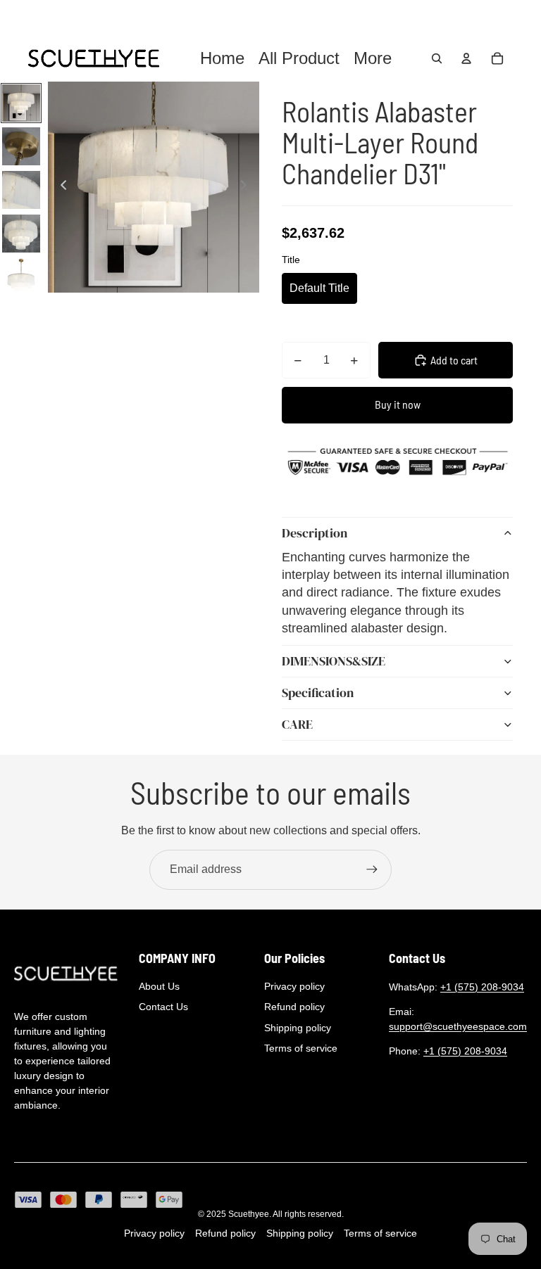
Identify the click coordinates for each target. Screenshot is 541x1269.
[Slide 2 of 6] (21, 146)
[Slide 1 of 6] (21, 103)
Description (314, 533)
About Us (159, 986)
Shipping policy (297, 1027)
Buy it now (398, 404)
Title (291, 259)
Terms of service (300, 1048)
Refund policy (294, 1006)
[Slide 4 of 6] (21, 234)
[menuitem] (373, 58)
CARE (297, 724)
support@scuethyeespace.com (458, 1026)
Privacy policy (294, 986)
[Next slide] (247, 187)
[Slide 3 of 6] (21, 190)
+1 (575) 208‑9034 (482, 987)
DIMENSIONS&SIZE (333, 661)
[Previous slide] (59, 187)
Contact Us (163, 1006)
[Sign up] (372, 869)
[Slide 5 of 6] (21, 277)
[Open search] (436, 58)
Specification (318, 692)
